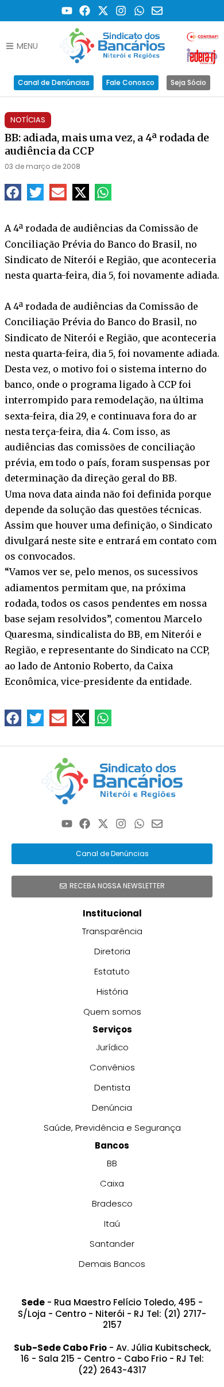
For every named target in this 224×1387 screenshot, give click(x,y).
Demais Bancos (112, 1264)
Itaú (112, 1224)
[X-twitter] (103, 10)
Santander (112, 1244)
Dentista (112, 1087)
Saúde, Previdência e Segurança (112, 1128)
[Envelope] (157, 10)
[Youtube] (67, 10)
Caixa (112, 1183)
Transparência (112, 931)
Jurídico (112, 1047)
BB (112, 1163)
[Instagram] (121, 10)
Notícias (27, 119)
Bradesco (112, 1203)
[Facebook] (84, 10)
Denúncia (112, 1107)
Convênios (112, 1067)
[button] (13, 192)
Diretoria (112, 951)
